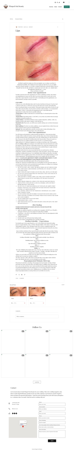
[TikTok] (59, 2)
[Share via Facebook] (16, 274)
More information (42, 429)
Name (40, 402)
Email (40, 411)
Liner (12, 298)
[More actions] (57, 27)
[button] (69, 2)
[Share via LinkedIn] (21, 274)
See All (63, 284)
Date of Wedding (42, 420)
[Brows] (37, 291)
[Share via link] (24, 274)
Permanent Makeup (18, 19)
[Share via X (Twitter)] (19, 274)
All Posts (11, 19)
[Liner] (18, 291)
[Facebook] (57, 2)
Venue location (42, 406)
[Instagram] (55, 2)
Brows (31, 298)
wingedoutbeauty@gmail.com (25, 393)
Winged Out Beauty (16, 6)
